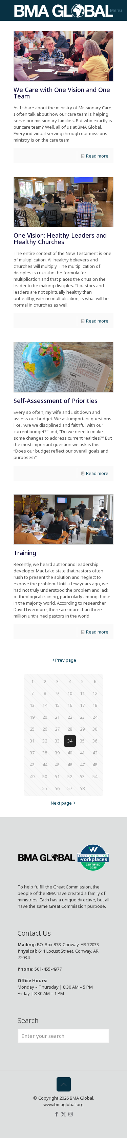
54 (94, 776)
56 (57, 788)
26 (44, 729)
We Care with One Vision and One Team (62, 93)
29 (82, 729)
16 (69, 705)
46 (69, 764)
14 (44, 705)
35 (82, 741)
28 (69, 729)
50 (44, 776)
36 (94, 741)
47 (82, 764)
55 (44, 788)
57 (69, 788)
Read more (97, 156)
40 (69, 753)
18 (94, 705)
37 (32, 753)
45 (57, 764)
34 (69, 741)
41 (82, 753)
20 (44, 717)
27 (57, 729)
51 (57, 776)
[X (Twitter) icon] (63, 1114)
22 (69, 717)
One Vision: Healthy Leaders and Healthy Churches (60, 238)
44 (44, 764)
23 (82, 717)
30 (94, 729)
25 (32, 729)
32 (44, 741)
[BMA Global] (63, 10)
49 (32, 776)
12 (94, 693)
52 (69, 776)
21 (57, 717)
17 (82, 705)
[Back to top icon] (64, 1084)
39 (57, 753)
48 (94, 764)
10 (69, 693)
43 (32, 764)
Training (25, 553)
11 (82, 693)
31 (32, 741)
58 (82, 788)
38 (44, 753)
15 (57, 705)
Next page (61, 803)
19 (32, 717)
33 (57, 741)
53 (82, 776)
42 (94, 753)
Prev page (65, 660)
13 (32, 705)
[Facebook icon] (56, 1114)
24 (94, 717)
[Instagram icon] (70, 1114)
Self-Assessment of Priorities (56, 401)
